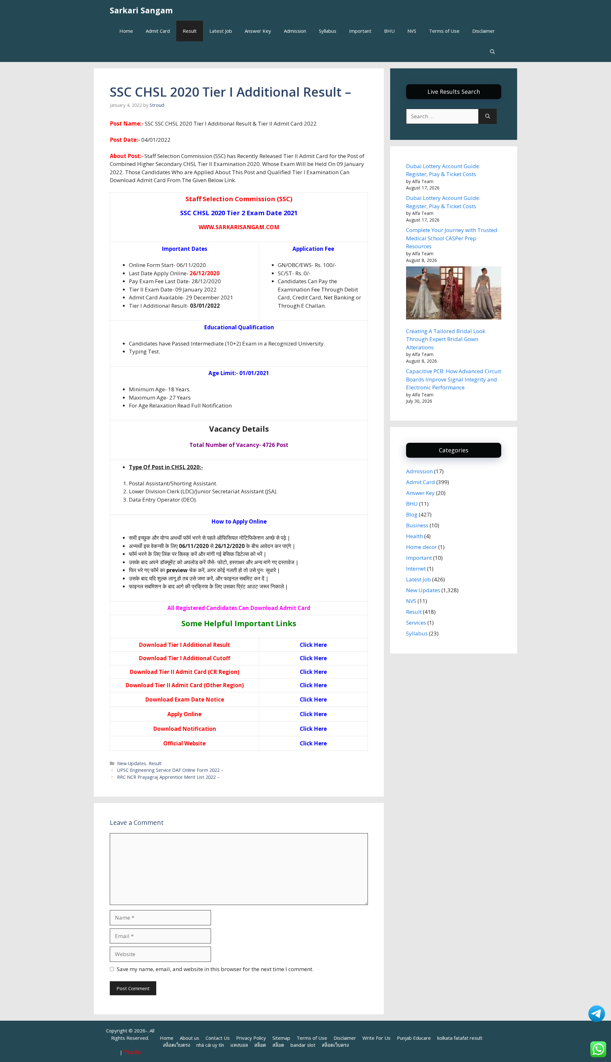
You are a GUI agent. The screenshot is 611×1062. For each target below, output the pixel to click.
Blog (412, 514)
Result (190, 31)
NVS (411, 31)
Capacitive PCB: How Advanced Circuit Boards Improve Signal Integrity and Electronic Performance (453, 379)
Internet (416, 568)
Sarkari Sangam (141, 10)
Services (416, 622)
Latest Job (220, 31)
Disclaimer (483, 31)
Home (126, 31)
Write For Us (376, 1038)
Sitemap (281, 1038)
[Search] (488, 116)
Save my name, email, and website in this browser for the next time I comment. (215, 969)
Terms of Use (444, 31)
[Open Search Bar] (492, 51)
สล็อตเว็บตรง (176, 1045)
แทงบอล (239, 1045)
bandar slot (303, 1045)
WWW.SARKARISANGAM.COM (239, 227)
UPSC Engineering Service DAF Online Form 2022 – (170, 770)
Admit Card (158, 31)
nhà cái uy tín (210, 1045)
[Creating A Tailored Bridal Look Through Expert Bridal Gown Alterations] (453, 294)
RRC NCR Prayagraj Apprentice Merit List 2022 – (168, 777)
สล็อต (260, 1045)
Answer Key (258, 31)
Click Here (313, 644)
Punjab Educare (414, 1038)
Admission (295, 31)
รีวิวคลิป (132, 1052)
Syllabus (327, 31)
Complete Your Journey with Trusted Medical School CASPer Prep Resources (451, 238)
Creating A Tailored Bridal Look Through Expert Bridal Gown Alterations (445, 339)
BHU (389, 31)
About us (189, 1038)
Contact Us (218, 1038)
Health (414, 536)
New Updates (131, 763)
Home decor (421, 547)
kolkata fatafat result (459, 1038)
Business (417, 525)
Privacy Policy (251, 1038)
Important (360, 31)
